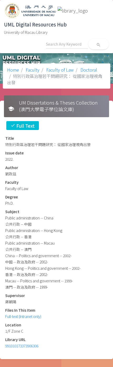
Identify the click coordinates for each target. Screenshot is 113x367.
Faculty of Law (59, 70)
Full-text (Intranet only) (23, 316)
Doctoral (88, 70)
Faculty (32, 70)
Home (13, 70)
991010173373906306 (21, 345)
